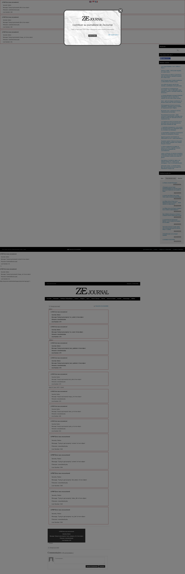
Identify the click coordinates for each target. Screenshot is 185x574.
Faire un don (92, 35)
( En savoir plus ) (113, 34)
